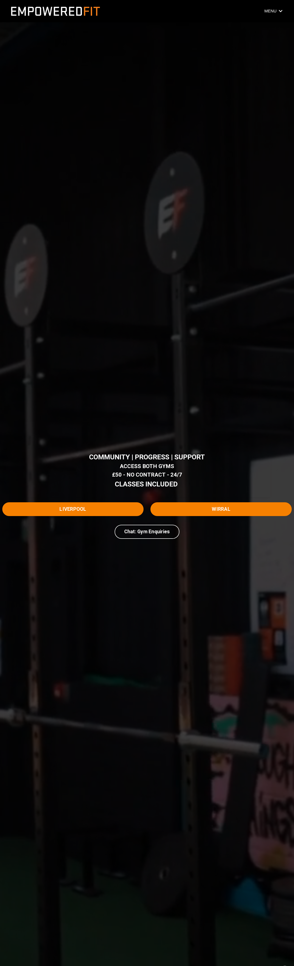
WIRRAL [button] (221, 509)
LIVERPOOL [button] (72, 509)
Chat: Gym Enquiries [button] (147, 531)
